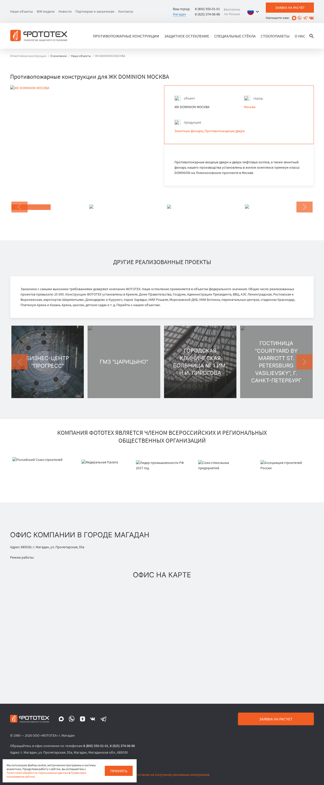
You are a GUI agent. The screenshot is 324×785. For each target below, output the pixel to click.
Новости (65, 11)
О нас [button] (300, 35)
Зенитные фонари (188, 131)
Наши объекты (21, 11)
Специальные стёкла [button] (235, 35)
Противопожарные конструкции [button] (126, 35)
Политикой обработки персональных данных (37, 773)
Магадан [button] (179, 14)
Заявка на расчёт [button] (290, 7)
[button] (254, 11)
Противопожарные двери (225, 131)
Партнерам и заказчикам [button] (94, 11)
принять (118, 770)
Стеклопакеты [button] (275, 35)
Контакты (125, 11)
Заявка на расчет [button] (276, 718)
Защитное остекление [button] (186, 35)
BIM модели (46, 11)
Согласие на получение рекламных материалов (172, 774)
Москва (249, 107)
